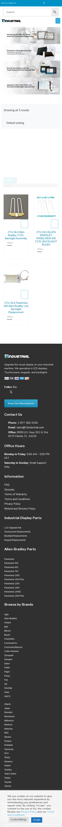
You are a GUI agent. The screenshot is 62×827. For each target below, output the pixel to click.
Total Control (10, 774)
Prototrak (8, 745)
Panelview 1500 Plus (14, 596)
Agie (6, 614)
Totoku (7, 778)
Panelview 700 (11, 571)
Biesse (7, 631)
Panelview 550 (11, 563)
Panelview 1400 (11, 588)
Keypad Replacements (15, 540)
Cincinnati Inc (10, 643)
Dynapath (8, 655)
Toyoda (7, 782)
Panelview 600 (11, 567)
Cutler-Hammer (11, 651)
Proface (8, 741)
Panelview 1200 (11, 583)
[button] (57, 21)
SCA (6, 753)
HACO (7, 696)
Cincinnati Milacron (13, 647)
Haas (6, 692)
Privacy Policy (29, 811)
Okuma (7, 737)
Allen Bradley (10, 618)
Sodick (7, 765)
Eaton (7, 663)
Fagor (7, 672)
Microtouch (9, 716)
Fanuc (7, 676)
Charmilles (9, 639)
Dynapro (8, 659)
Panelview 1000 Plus (14, 579)
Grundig (8, 688)
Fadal (7, 667)
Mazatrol (8, 712)
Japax (7, 708)
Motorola (8, 729)
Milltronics (9, 720)
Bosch (7, 635)
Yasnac (7, 786)
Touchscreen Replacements (17, 532)
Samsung (8, 749)
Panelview (9, 559)
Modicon (8, 724)
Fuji (6, 680)
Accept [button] (36, 819)
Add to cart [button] (24, 223)
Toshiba (8, 770)
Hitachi (7, 704)
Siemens (8, 761)
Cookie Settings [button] (19, 819)
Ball (6, 627)
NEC (6, 733)
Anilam (7, 622)
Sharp (7, 757)
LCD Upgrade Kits (12, 528)
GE (5, 684)
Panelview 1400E (12, 592)
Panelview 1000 (11, 575)
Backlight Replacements (15, 536)
